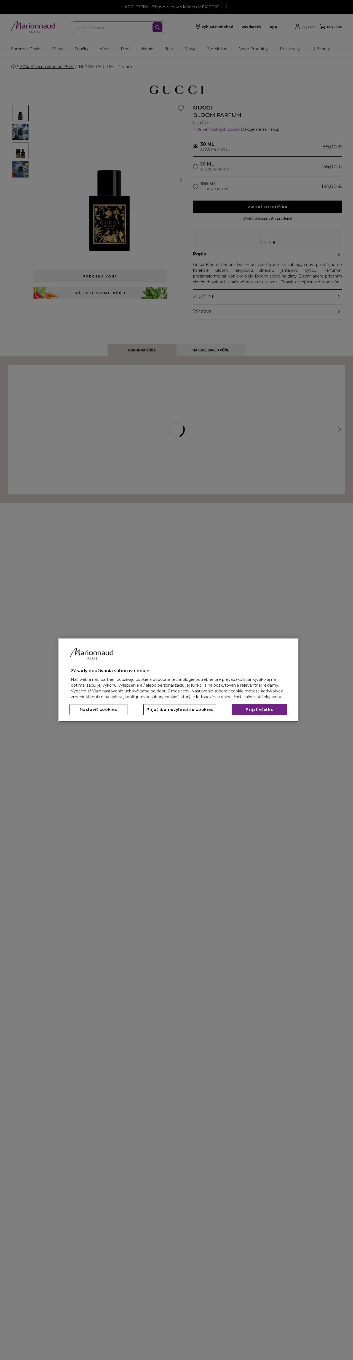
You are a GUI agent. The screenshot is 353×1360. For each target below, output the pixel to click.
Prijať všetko (260, 709)
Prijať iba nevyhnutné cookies (179, 709)
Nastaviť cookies (98, 709)
